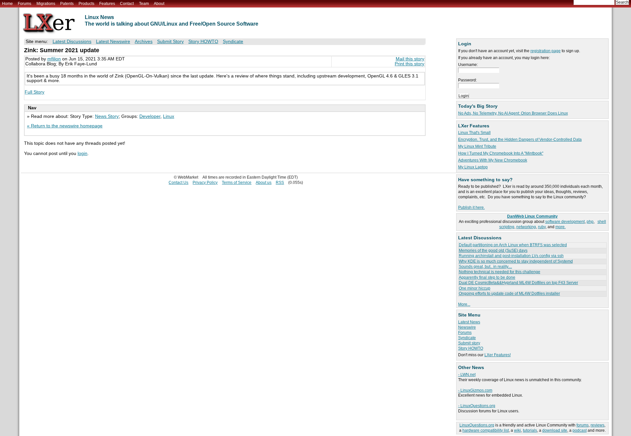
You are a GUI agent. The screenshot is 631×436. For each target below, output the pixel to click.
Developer (149, 116)
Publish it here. (471, 207)
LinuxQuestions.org (476, 425)
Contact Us (178, 182)
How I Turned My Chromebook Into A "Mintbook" (500, 153)
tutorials (530, 430)
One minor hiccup (474, 288)
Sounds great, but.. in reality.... (485, 266)
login (82, 153)
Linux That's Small (474, 132)
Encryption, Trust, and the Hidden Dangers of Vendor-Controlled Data (520, 139)
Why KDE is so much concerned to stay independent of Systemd (516, 261)
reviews (597, 425)
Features (107, 3)
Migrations (45, 3)
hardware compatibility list (485, 430)
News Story (107, 116)
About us (263, 182)
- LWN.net (467, 374)
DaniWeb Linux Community (532, 216)
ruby (542, 227)
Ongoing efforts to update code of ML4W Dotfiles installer (509, 293)
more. (560, 227)
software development (565, 221)
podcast (580, 430)
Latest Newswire (113, 41)
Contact (127, 3)
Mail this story (410, 58)
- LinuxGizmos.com (475, 390)
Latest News (469, 322)
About (159, 3)
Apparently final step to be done (487, 277)
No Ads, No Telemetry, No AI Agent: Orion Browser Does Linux (513, 113)
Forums (24, 3)
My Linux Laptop (473, 167)
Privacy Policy (205, 182)
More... (464, 304)
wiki (517, 430)
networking (526, 227)
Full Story (34, 92)
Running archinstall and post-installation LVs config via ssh (511, 255)
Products (86, 3)
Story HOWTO (470, 348)
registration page (545, 51)
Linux (168, 116)
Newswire (467, 327)
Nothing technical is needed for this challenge (499, 272)
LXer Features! (497, 355)
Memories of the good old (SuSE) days (493, 250)
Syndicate (467, 338)
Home (7, 3)
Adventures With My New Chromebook (492, 160)
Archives (143, 41)
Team (144, 3)
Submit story (469, 343)
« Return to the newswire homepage (65, 125)
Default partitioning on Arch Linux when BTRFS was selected (513, 245)
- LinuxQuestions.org (476, 405)
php (590, 221)
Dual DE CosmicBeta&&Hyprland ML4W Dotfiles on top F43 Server (518, 282)
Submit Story (170, 41)
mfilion (54, 58)
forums (582, 425)
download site (554, 430)
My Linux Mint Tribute (477, 146)
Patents (67, 3)
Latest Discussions (72, 41)
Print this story (409, 63)
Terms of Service (236, 182)
